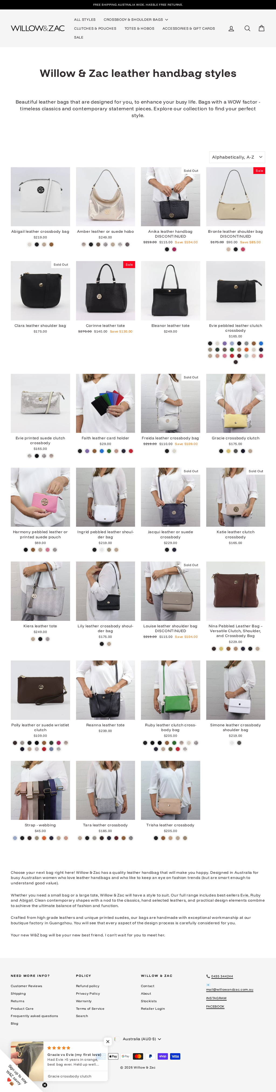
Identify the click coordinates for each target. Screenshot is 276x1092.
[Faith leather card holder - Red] (130, 451)
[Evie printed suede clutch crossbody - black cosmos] (36, 455)
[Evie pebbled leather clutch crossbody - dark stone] (224, 349)
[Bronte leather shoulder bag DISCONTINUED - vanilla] (228, 249)
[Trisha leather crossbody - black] (155, 838)
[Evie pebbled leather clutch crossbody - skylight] (246, 355)
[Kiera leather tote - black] (40, 639)
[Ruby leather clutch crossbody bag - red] (177, 749)
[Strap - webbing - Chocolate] (29, 838)
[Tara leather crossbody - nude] (79, 838)
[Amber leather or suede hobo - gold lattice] (83, 244)
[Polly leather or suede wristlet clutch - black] (29, 742)
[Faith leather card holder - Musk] (116, 451)
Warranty (84, 1001)
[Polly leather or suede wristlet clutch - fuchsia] (58, 742)
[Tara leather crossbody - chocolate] (101, 838)
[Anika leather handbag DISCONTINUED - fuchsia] (174, 249)
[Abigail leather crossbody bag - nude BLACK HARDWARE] (44, 244)
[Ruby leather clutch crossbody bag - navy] (155, 749)
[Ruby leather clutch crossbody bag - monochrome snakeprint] (196, 742)
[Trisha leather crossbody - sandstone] (170, 838)
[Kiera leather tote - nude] (33, 639)
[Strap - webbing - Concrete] (36, 838)
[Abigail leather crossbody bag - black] (36, 244)
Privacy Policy (88, 993)
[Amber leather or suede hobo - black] (91, 244)
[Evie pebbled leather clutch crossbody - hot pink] (261, 355)
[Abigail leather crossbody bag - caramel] (51, 244)
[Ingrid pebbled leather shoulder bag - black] (94, 549)
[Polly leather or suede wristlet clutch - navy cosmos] (22, 749)
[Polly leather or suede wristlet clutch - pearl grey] (36, 749)
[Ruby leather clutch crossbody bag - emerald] (174, 742)
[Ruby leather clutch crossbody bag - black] (145, 742)
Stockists (149, 1001)
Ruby (255, 895)
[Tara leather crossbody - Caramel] (123, 838)
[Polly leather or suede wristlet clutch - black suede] (36, 742)
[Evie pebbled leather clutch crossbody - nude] (210, 355)
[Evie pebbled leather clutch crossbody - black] (210, 343)
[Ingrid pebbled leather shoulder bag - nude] (116, 549)
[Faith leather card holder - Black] (79, 451)
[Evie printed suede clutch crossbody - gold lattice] (51, 455)
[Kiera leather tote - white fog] (47, 639)
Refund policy (87, 986)
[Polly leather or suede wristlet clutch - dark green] (51, 742)
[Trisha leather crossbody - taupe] (185, 838)
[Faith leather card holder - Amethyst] (87, 451)
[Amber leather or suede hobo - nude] (112, 244)
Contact (147, 986)
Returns (18, 1001)
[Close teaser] (44, 1085)
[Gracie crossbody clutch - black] (221, 451)
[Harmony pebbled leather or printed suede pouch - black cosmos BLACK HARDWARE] (25, 549)
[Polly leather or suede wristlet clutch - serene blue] (51, 749)
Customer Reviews (26, 986)
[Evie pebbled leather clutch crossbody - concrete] (210, 349)
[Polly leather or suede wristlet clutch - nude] (29, 749)
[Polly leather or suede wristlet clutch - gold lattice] (65, 742)
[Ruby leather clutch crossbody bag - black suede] (159, 742)
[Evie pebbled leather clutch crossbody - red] (231, 355)
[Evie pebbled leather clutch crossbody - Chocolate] (235, 362)
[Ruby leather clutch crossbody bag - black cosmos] (152, 742)
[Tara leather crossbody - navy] (109, 838)
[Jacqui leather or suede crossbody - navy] (174, 549)
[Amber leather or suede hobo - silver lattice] (120, 244)
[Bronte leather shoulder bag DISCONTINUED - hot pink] (243, 249)
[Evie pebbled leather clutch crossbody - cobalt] (261, 343)
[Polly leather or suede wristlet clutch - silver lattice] (58, 749)
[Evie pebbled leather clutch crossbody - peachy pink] (217, 355)
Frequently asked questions (34, 1016)
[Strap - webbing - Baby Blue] (15, 838)
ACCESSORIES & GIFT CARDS (189, 28)
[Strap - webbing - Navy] (51, 838)
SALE (79, 37)
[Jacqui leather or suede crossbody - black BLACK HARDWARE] (167, 549)
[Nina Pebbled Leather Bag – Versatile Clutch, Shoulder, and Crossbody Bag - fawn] (235, 648)
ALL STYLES (85, 19)
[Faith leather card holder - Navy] (123, 451)
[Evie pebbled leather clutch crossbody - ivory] (253, 349)
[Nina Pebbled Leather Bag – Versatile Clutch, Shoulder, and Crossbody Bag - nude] (257, 648)
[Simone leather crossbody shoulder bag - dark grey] (239, 742)
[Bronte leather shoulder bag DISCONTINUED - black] (235, 249)
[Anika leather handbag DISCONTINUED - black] (167, 249)
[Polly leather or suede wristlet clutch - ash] (22, 742)
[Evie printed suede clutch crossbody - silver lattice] (29, 455)
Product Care (22, 1009)
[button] (21, 1070)
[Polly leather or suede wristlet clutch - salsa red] (44, 749)
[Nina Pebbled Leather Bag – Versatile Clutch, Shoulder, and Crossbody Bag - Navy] (243, 648)
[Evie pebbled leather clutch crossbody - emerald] (231, 349)
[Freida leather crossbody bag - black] (167, 451)
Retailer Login (153, 1009)
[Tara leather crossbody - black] (87, 838)
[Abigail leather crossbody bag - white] (29, 244)
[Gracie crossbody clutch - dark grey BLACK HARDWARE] (235, 451)
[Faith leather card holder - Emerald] (109, 451)
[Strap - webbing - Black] (22, 838)
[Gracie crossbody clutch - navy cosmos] (243, 451)
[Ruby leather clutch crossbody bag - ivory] (188, 742)
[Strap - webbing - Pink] (65, 838)
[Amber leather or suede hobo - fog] (98, 244)
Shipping (18, 993)
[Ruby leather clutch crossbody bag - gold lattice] (181, 742)
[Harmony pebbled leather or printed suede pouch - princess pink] (47, 549)
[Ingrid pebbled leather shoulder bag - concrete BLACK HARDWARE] (109, 549)
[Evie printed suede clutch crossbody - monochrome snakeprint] (44, 455)
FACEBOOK (215, 1006)
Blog (15, 1023)
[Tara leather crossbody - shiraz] (116, 838)
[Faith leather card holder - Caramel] (94, 451)
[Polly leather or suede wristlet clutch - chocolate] (15, 742)
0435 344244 (222, 976)
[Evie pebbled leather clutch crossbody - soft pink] (253, 355)
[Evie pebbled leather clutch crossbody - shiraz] (239, 355)
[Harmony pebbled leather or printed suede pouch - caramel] (33, 549)
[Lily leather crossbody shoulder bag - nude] (109, 643)
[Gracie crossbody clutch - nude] (250, 451)
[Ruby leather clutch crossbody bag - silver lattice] (185, 749)
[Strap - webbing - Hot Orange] (44, 838)
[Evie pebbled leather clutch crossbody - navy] (261, 349)
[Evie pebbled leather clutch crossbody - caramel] (253, 343)
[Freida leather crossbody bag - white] (174, 451)
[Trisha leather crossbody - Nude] (177, 838)
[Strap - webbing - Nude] (58, 838)
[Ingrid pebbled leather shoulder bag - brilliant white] (101, 549)
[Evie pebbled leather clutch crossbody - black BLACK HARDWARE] (239, 343)
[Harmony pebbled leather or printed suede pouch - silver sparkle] (54, 549)
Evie (244, 895)
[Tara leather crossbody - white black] (130, 838)
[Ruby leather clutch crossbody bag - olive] (170, 749)
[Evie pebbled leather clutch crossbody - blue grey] (246, 343)
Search (82, 1016)
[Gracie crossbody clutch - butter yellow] (228, 451)
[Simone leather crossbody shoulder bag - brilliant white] (231, 742)
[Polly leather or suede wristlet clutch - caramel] (44, 742)
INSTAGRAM (216, 998)
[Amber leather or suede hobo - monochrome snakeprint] (105, 244)
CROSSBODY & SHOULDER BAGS (134, 19)
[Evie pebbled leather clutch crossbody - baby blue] (231, 343)
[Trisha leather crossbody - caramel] (163, 838)
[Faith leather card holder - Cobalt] (101, 451)
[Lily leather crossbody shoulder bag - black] (101, 643)
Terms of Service (90, 1009)
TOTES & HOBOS (139, 28)
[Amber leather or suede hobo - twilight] (127, 244)
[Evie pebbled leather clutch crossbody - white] (217, 343)
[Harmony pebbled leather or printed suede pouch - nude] (40, 549)
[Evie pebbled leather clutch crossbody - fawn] (239, 349)
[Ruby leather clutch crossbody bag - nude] (163, 749)
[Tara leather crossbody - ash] (94, 838)
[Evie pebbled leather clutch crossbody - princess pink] (224, 355)
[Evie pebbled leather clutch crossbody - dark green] (217, 349)
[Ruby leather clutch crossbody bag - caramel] (167, 742)
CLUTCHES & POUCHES (95, 28)
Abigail (26, 900)
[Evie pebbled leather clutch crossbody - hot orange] (246, 349)
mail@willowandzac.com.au (230, 989)
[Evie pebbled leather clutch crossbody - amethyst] (224, 343)
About (146, 993)
